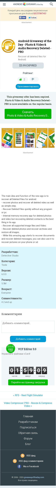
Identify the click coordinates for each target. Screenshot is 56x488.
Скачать (29, 113)
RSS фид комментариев (31, 461)
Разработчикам (28, 421)
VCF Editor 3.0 (27, 349)
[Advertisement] (28, 31)
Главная (28, 416)
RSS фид (31, 455)
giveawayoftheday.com (34, 477)
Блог (28, 444)
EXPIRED (28, 65)
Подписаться (28, 427)
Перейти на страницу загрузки (28, 382)
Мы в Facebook (31, 466)
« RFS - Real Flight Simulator (28, 395)
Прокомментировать (28, 86)
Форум (28, 438)
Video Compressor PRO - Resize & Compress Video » (28, 404)
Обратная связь (28, 432)
